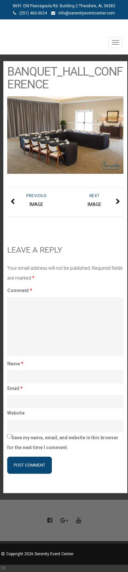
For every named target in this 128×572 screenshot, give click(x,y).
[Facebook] (49, 521)
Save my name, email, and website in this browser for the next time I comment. (62, 442)
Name (15, 363)
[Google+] (64, 521)
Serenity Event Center (64, 28)
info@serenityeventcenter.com (86, 13)
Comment (19, 290)
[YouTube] (78, 521)
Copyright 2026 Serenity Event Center (40, 554)
